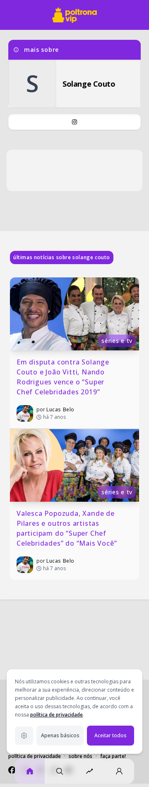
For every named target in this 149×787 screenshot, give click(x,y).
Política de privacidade (34, 756)
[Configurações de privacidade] (24, 735)
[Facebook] (12, 770)
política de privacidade (56, 714)
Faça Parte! (113, 756)
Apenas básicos (60, 735)
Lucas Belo (60, 409)
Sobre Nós (80, 756)
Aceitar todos (110, 735)
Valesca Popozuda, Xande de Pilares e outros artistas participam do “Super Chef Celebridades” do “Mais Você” (67, 528)
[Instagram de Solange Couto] (74, 122)
